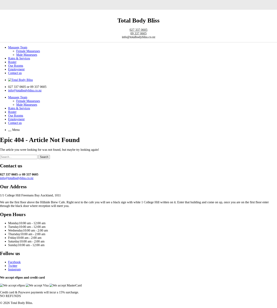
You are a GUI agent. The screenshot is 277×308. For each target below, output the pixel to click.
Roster (12, 62)
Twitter (12, 265)
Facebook (14, 262)
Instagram (14, 269)
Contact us (15, 73)
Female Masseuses (28, 51)
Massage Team (17, 47)
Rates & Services (19, 58)
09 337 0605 (138, 33)
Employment (16, 69)
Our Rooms (15, 65)
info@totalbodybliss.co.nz (25, 90)
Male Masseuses (26, 54)
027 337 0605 (138, 29)
